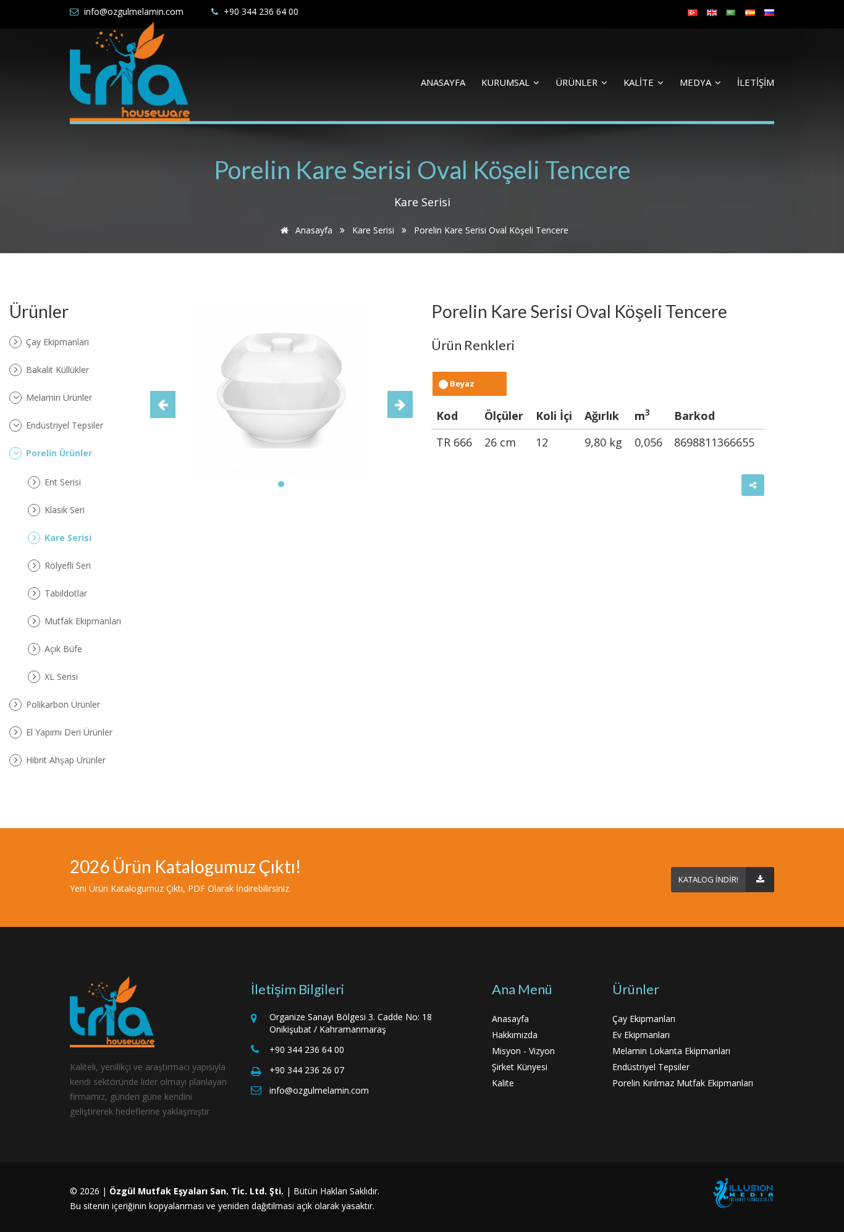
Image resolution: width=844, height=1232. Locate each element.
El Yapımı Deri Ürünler (67, 732)
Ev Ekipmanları (641, 1035)
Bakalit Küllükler (56, 369)
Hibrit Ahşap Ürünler (64, 760)
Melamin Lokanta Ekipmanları (671, 1051)
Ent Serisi (61, 482)
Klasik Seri (63, 510)
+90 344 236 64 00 (261, 11)
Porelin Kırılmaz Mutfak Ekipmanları (682, 1083)
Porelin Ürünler (57, 453)
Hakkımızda (515, 1035)
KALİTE (639, 82)
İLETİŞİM (755, 82)
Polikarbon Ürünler (61, 704)
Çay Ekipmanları (56, 342)
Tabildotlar (64, 593)
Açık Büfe (62, 649)
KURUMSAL (506, 82)
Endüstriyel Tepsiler (63, 425)
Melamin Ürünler (57, 397)
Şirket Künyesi (519, 1067)
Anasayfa (312, 230)
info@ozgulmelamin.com (134, 11)
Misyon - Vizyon (523, 1051)
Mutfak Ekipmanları (81, 621)
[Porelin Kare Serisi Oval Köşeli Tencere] (281, 389)
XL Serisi (60, 676)
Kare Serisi (373, 230)
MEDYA (697, 82)
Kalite (503, 1083)
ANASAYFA (443, 82)
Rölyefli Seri (66, 565)
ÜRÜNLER (577, 82)
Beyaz (461, 383)
